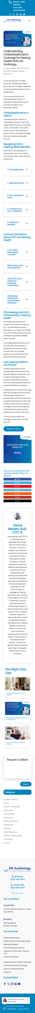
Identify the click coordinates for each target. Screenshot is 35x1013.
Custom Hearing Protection (14, 948)
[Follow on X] (14, 14)
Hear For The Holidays (12, 806)
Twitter (18, 483)
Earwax (6, 803)
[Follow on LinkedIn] (21, 14)
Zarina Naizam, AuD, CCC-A (16, 68)
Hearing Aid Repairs (11, 944)
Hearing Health (9, 814)
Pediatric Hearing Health (13, 835)
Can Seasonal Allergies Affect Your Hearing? (15, 694)
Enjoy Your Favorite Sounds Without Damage (16, 743)
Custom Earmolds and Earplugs (15, 965)
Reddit (18, 494)
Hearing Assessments (12, 938)
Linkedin (18, 490)
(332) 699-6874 (17, 879)
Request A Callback (14, 429)
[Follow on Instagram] (17, 14)
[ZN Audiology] (18, 893)
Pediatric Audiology (24, 962)
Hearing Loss (8, 817)
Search (26, 784)
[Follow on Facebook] (10, 14)
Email (18, 501)
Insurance (14, 71)
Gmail (18, 497)
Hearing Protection (11, 821)
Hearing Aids (8, 810)
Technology (8, 839)
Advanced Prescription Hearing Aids (17, 941)
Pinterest (18, 486)
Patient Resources (11, 832)
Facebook (18, 479)
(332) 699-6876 (17, 887)
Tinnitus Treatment (11, 957)
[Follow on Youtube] (24, 14)
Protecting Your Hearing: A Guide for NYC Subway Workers (17, 718)
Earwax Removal (10, 962)
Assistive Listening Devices (14, 969)
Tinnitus (7, 843)
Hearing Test (8, 825)
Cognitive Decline (10, 799)
